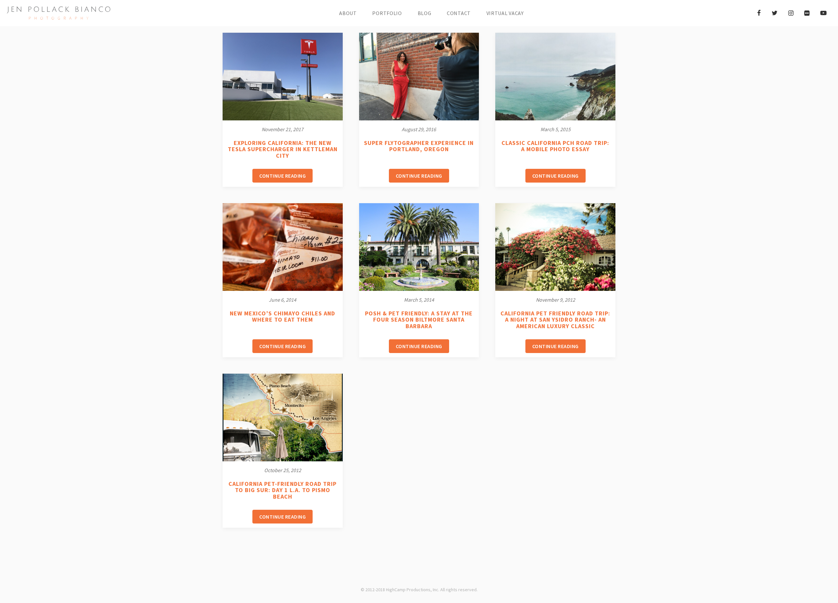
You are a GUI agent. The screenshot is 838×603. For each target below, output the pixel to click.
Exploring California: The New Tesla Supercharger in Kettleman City (282, 149)
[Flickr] (807, 13)
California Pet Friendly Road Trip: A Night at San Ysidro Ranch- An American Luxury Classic (555, 320)
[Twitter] (774, 13)
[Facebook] (759, 13)
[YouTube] (823, 13)
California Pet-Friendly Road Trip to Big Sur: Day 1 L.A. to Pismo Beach (282, 490)
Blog (424, 13)
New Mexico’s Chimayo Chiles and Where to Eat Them (282, 317)
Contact (459, 13)
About (348, 13)
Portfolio (387, 13)
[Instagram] (790, 13)
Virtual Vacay (505, 13)
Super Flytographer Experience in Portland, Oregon (419, 146)
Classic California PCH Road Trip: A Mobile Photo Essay (555, 146)
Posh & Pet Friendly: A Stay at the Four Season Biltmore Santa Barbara (419, 320)
